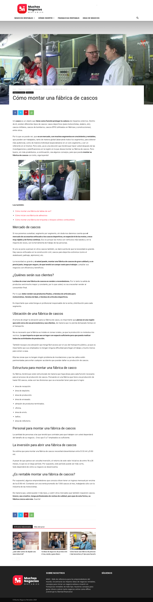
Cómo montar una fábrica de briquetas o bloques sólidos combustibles (45, 220)
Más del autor (39, 527)
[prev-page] (14, 558)
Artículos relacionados (22, 527)
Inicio (14, 89)
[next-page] (17, 558)
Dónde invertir (45, 18)
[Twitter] (20, 112)
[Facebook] (15, 112)
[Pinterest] (26, 112)
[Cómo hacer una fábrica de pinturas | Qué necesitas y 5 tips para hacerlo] (83, 541)
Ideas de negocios (91, 18)
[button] (137, 18)
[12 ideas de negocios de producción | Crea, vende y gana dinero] (54, 541)
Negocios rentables (23, 18)
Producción (37, 89)
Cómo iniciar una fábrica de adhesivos (31, 215)
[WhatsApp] (31, 112)
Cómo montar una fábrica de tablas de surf (33, 211)
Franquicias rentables (68, 18)
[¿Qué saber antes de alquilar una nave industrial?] (26, 541)
